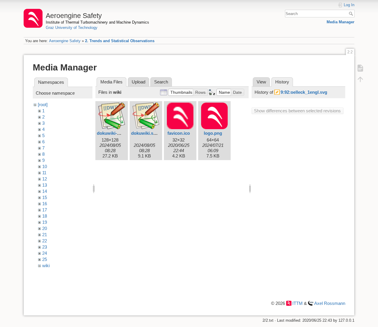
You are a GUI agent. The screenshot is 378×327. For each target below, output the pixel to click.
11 (44, 172)
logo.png (213, 133)
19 (44, 222)
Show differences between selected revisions (297, 110)
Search (351, 13)
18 (44, 215)
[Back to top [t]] (360, 79)
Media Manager (340, 22)
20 (44, 228)
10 (44, 166)
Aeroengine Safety (65, 41)
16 (44, 203)
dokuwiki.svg (144, 133)
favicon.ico (178, 133)
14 (44, 191)
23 (44, 246)
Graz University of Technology (71, 27)
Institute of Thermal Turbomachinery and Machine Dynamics (97, 22)
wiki (46, 265)
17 (44, 209)
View (261, 81)
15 (44, 197)
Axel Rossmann (329, 303)
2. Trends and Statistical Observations (119, 41)
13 (44, 185)
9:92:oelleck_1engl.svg (304, 92)
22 (44, 240)
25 (44, 259)
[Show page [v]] (360, 67)
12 (44, 178)
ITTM (297, 303)
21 (44, 234)
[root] (43, 104)
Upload (138, 81)
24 (44, 253)
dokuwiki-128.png (115, 133)
